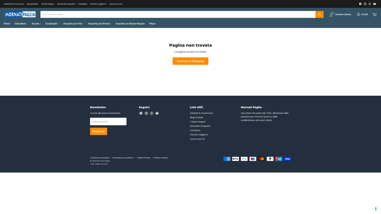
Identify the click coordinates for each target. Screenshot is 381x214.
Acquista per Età (72, 23)
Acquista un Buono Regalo (130, 23)
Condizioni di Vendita (99, 157)
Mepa (152, 23)
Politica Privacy (143, 157)
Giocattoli (20, 23)
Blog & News (32, 4)
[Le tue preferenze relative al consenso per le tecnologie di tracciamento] (376, 209)
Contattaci (82, 4)
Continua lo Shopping (190, 61)
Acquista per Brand (99, 23)
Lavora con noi (116, 4)
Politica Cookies (161, 157)
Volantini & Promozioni (14, 4)
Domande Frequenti (66, 4)
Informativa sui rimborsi (123, 157)
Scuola (36, 23)
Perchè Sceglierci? (98, 4)
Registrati (98, 131)
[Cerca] (320, 14)
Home (7, 23)
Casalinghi (51, 23)
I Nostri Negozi (47, 4)
